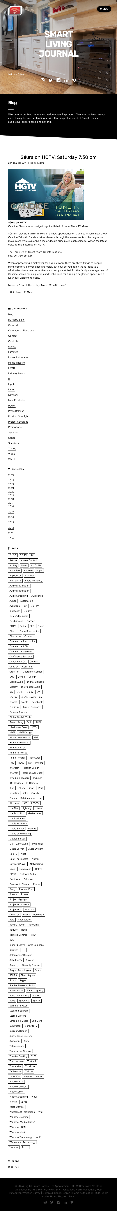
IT (9, 378)
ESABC (13, 702)
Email (72, 1196)
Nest (23, 853)
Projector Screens (19, 904)
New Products (16, 400)
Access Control (28, 560)
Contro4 (14, 666)
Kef (40, 798)
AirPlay (13, 565)
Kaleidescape (27, 798)
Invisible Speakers (19, 777)
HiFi (36, 737)
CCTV (12, 626)
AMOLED (36, 565)
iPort (40, 788)
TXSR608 (14, 1076)
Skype (22, 980)
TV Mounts (15, 1071)
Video (11, 453)
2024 (11, 475)
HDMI (38, 722)
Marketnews (34, 813)
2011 (10, 533)
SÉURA (13, 975)
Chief (41, 626)
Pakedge (28, 879)
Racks (26, 914)
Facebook (37, 702)
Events (40, 162)
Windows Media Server (22, 1122)
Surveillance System (20, 1036)
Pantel (36, 884)
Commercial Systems (21, 651)
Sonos (11, 437)
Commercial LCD (18, 646)
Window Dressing (18, 1116)
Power (12, 405)
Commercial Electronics (22, 330)
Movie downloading (20, 833)
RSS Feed (13, 1167)
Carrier (31, 621)
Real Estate (24, 919)
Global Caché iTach (20, 717)
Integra (39, 762)
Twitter (29, 1071)
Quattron (14, 914)
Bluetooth (14, 610)
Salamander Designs (20, 955)
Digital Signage (35, 681)
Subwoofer (15, 1025)
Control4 (13, 341)
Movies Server (17, 838)
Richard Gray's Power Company (26, 944)
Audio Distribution (19, 585)
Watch (11, 459)
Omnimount (25, 869)
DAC (11, 676)
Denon (21, 676)
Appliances (15, 575)
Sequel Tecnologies (20, 970)
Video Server (16, 1091)
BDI (25, 605)
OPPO (12, 874)
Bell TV (35, 605)
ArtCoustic (15, 580)
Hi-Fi (12, 732)
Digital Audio (16, 681)
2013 (11, 522)
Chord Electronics (29, 631)
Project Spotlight (18, 421)
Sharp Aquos (28, 975)
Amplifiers (14, 570)
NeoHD (13, 853)
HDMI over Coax (18, 727)
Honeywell (34, 757)
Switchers (14, 1041)
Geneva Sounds (18, 712)
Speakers (13, 443)
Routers (13, 949)
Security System (31, 965)
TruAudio (32, 1061)
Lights (11, 384)
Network (13, 394)
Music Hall (38, 843)
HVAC (11, 368)
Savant (30, 960)
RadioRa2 (38, 914)
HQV (11, 762)
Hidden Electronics (19, 737)
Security (13, 432)
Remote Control (18, 934)
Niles (12, 869)
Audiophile (37, 595)
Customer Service (33, 671)
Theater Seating (18, 1056)
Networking (36, 863)
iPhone (22, 788)
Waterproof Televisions (22, 1111)
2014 (11, 516)
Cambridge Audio (18, 616)
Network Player (17, 863)
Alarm (24, 565)
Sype (27, 1041)
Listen (11, 389)
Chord (12, 631)
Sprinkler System (18, 1005)
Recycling (33, 924)
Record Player (17, 924)
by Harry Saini (16, 319)
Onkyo (38, 869)
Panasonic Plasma (19, 884)
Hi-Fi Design (25, 732)
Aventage (14, 605)
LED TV (35, 803)
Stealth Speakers (18, 1010)
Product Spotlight (18, 416)
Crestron (14, 671)
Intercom (14, 767)
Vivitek (13, 1101)
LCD (25, 803)
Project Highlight (18, 899)
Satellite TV (15, 960)
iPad (11, 788)
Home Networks (18, 752)
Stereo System (17, 1015)
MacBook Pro (16, 813)
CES (32, 626)
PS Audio (29, 909)
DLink (20, 691)
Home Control (17, 747)
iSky (25, 793)
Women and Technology (22, 1142)
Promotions (14, 427)
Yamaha (13, 1147)
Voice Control (16, 1106)
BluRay (28, 610)
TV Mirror (28, 292)
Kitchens (14, 803)
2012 (11, 527)
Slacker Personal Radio (22, 985)
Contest (12, 335)
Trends (12, 448)
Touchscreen (16, 1061)
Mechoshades (17, 818)
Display (13, 686)
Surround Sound (18, 1030)
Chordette (15, 636)
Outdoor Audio (28, 874)
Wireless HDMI (17, 1127)
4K (32, 555)
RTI (23, 949)
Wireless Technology (20, 1137)
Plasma (13, 894)
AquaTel (29, 575)
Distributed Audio (30, 686)
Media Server (16, 828)
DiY (11, 691)
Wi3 (40, 1111)
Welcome (12, 74)
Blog (22, 74)
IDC (30, 762)
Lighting (26, 808)
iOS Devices (16, 783)
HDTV (34, 727)
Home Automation (18, 357)
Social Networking (19, 995)
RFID (33, 934)
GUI (29, 722)
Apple (39, 570)
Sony (12, 1000)
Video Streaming (18, 1096)
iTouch (35, 793)
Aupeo (12, 600)
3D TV (23, 555)
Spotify (36, 1000)
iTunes (13, 798)
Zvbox (25, 1147)
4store (13, 560)
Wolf (38, 1137)
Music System (35, 848)
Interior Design (31, 767)
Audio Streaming (18, 595)
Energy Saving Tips (31, 697)
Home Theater (17, 757)
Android (28, 570)
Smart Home (16, 990)
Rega (24, 929)
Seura (18, 292)
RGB (11, 939)
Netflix (35, 858)
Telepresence (16, 1046)
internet (13, 772)
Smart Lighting (35, 990)
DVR (39, 691)
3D (14, 555)
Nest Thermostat (18, 858)
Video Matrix (16, 1081)
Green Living (16, 722)
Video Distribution (33, 1076)
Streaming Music (18, 1020)
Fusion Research (32, 707)
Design (32, 676)
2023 (11, 480)
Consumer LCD (17, 661)
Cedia (23, 626)
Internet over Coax (32, 772)
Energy (13, 697)
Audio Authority (33, 580)
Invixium (37, 777)
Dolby (30, 691)
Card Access (16, 621)
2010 (11, 538)
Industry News (16, 373)
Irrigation (14, 793)
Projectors (15, 909)
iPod (31, 788)
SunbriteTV (31, 1025)
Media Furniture (18, 823)
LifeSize (13, 808)
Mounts (32, 828)
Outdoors (14, 879)
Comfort (13, 325)
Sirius (12, 980)
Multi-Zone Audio (18, 843)
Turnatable (15, 1066)
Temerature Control (20, 1051)
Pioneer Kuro (26, 889)
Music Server (16, 848)
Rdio (11, 919)
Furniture (13, 351)
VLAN (24, 1101)
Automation (26, 600)
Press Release (16, 410)
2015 (11, 511)
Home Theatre (16, 362)
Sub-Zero (37, 1020)
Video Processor (18, 1086)
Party (12, 889)
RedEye (13, 929)
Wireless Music (17, 1132)
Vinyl (34, 1096)
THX (33, 1056)
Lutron (38, 808)
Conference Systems (20, 656)
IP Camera (32, 783)
